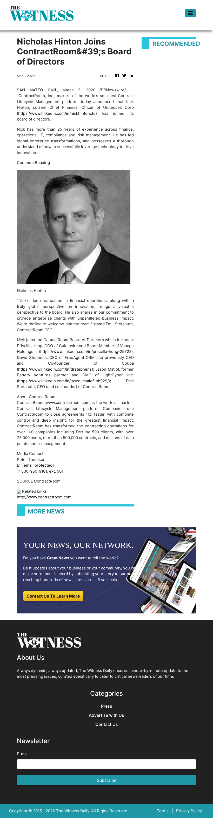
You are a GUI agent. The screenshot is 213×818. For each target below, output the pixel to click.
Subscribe (106, 780)
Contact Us (106, 724)
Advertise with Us (106, 715)
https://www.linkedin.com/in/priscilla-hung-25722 (85, 351)
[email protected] (38, 465)
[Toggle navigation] (190, 13)
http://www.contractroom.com (44, 496)
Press (106, 706)
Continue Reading (33, 162)
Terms (163, 810)
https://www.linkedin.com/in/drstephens (55, 369)
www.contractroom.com (67, 402)
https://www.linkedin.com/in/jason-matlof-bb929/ (63, 380)
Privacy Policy (189, 810)
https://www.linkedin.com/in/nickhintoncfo (57, 113)
